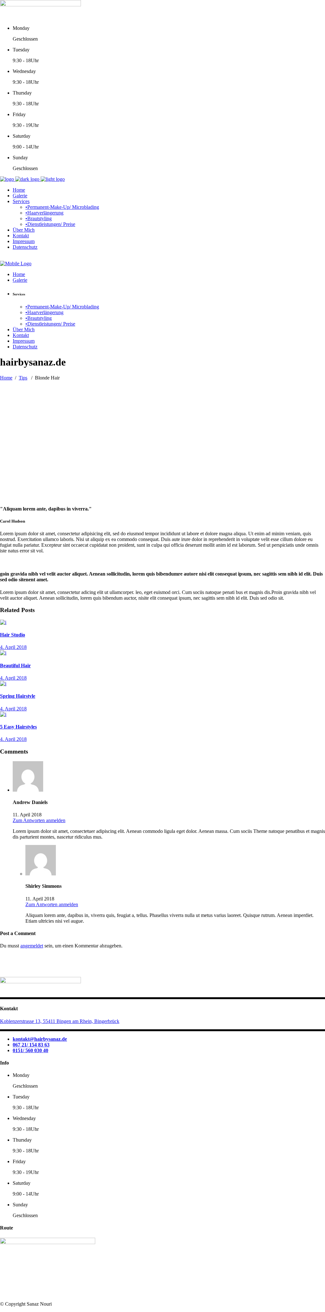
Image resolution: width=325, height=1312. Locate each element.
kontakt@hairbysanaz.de (40, 1039)
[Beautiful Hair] (3, 653)
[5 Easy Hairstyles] (3, 714)
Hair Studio (12, 634)
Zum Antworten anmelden (39, 820)
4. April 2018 (13, 647)
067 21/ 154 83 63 (31, 1044)
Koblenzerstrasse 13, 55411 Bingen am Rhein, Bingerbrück (59, 1021)
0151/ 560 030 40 (30, 1050)
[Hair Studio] (3, 622)
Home (6, 377)
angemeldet (31, 945)
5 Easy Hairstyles (18, 726)
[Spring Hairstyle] (3, 683)
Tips (23, 377)
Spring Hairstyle (17, 696)
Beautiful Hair (15, 665)
